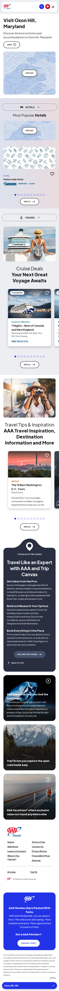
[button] (15, 195)
